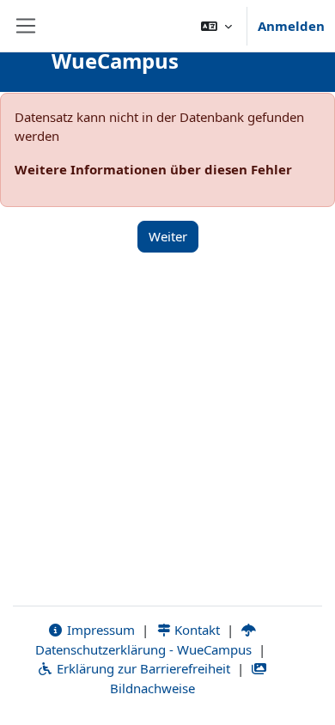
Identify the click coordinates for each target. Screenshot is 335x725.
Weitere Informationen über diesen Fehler (153, 169)
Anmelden (291, 25)
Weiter (168, 236)
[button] (216, 26)
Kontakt (195, 629)
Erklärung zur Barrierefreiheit (141, 668)
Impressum (99, 629)
